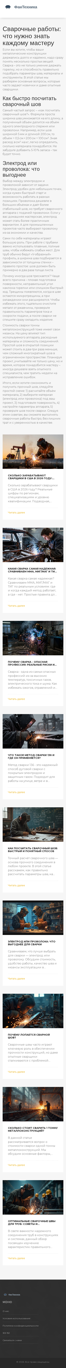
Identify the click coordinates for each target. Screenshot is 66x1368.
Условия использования (16, 1318)
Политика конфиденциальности (21, 1325)
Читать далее (16, 512)
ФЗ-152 (6, 1333)
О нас (6, 1311)
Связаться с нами (12, 1340)
